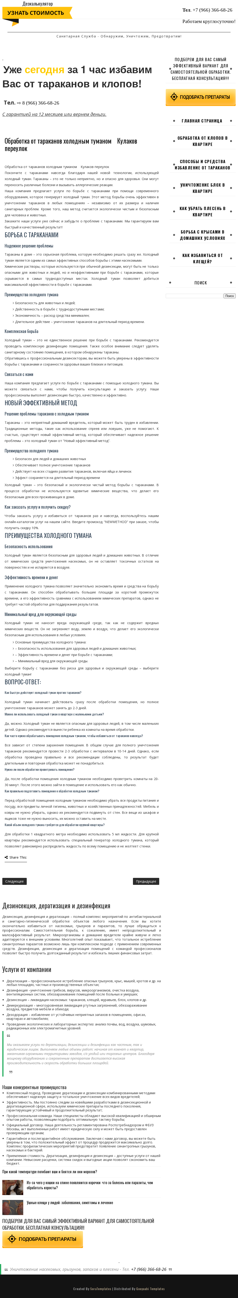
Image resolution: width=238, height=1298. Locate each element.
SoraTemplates (100, 1288)
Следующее (14, 881)
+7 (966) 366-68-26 (212, 10)
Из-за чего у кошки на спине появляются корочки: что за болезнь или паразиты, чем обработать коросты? (90, 1185)
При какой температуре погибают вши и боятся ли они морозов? (49, 1171)
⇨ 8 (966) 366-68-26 (38, 103)
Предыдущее (146, 881)
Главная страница (202, 121)
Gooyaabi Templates (150, 1288)
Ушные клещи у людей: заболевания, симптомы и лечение (70, 1202)
